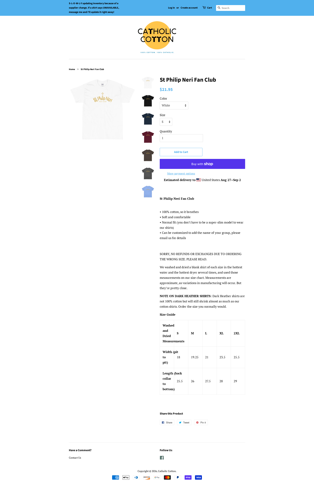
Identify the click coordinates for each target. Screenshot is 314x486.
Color (163, 98)
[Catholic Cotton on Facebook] (162, 458)
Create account (189, 8)
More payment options (181, 173)
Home (72, 69)
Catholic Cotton (167, 471)
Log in (171, 8)
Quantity (166, 131)
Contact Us (75, 457)
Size (162, 115)
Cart (209, 8)
